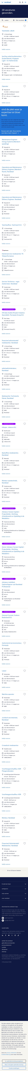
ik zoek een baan (6, 884)
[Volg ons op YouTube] (9, 935)
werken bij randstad (7, 940)
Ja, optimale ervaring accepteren (14, 1061)
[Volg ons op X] (12, 935)
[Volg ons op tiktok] (19, 935)
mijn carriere (5, 893)
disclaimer (4, 949)
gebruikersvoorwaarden (8, 943)
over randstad (5, 898)
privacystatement (6, 945)
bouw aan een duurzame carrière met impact (11, 132)
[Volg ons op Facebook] (6, 935)
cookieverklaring (5, 1054)
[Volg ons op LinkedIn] (3, 935)
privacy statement (11, 1052)
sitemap (4, 951)
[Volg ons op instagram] (15, 935)
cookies (4, 947)
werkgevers (5, 888)
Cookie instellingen (14, 1068)
